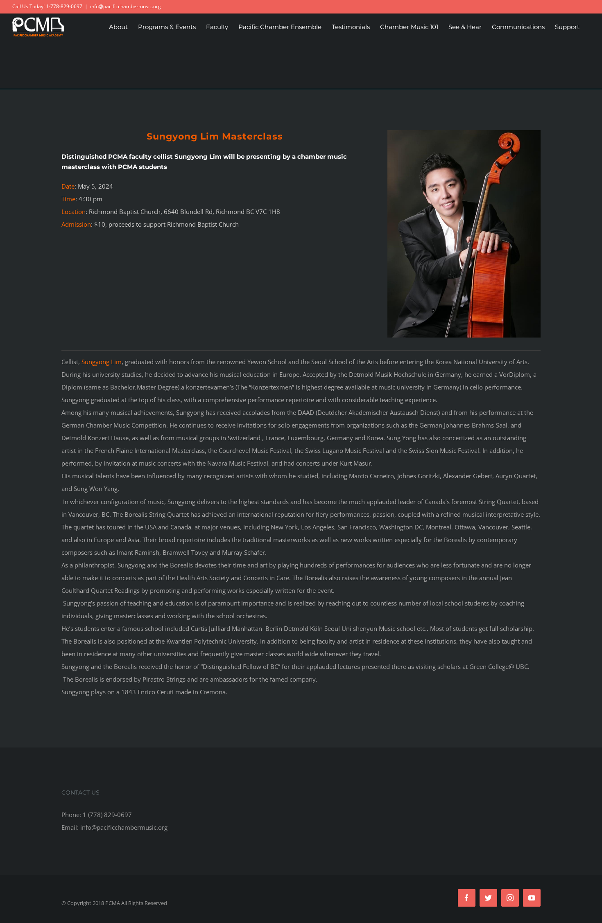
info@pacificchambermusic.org (125, 6)
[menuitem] (118, 27)
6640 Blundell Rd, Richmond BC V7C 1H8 (222, 211)
